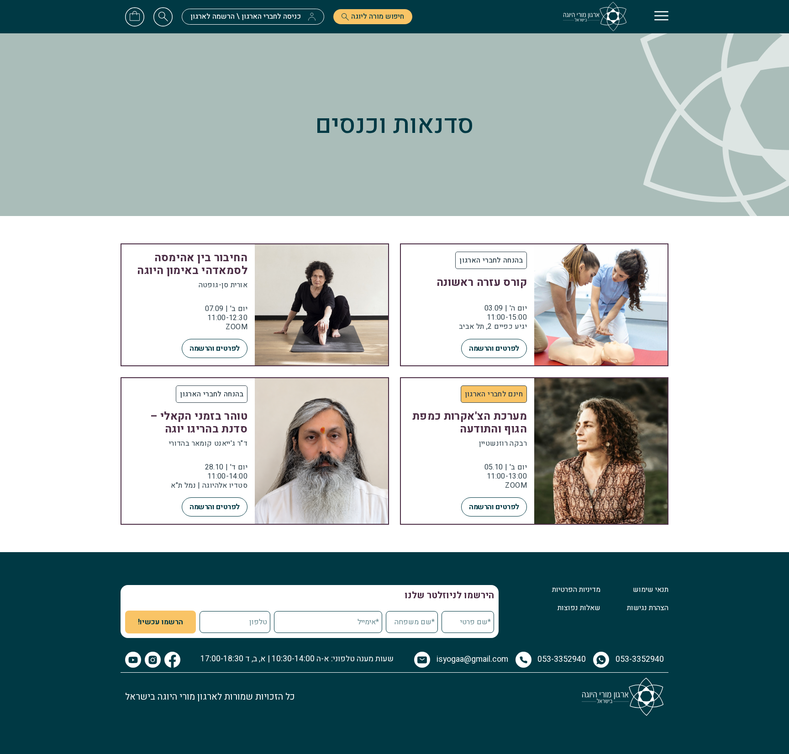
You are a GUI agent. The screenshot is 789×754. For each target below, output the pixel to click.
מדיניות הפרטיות (576, 589)
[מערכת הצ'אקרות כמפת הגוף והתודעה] (534, 451)
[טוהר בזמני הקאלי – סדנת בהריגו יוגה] (254, 451)
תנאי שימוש (650, 589)
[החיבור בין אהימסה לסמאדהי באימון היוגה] (254, 304)
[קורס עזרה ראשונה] (534, 304)
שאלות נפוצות (579, 607)
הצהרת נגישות (647, 607)
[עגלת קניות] (134, 15)
